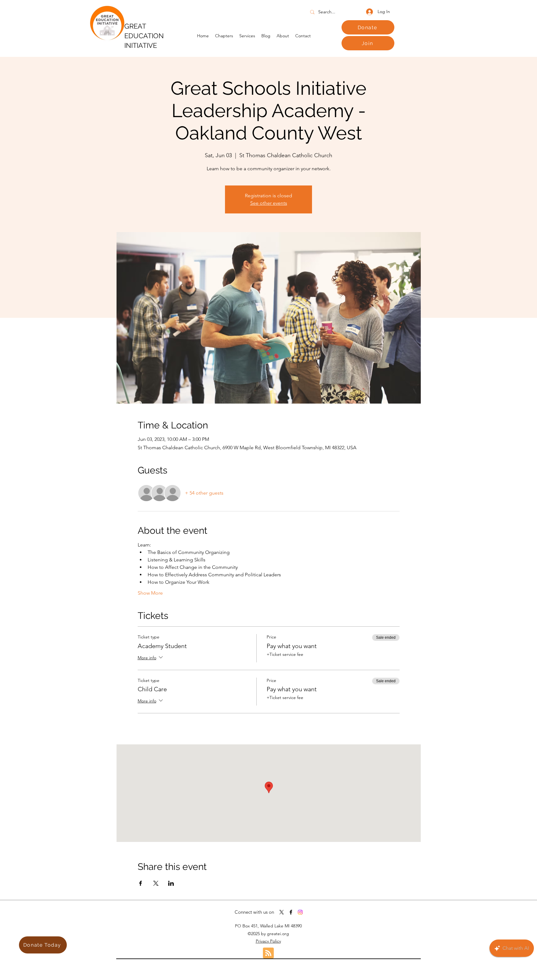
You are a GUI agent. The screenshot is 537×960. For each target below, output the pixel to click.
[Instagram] (300, 912)
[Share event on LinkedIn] (171, 883)
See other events (268, 203)
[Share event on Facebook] (141, 883)
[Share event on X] (156, 883)
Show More (150, 593)
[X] (281, 912)
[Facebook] (291, 912)
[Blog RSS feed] (268, 953)
